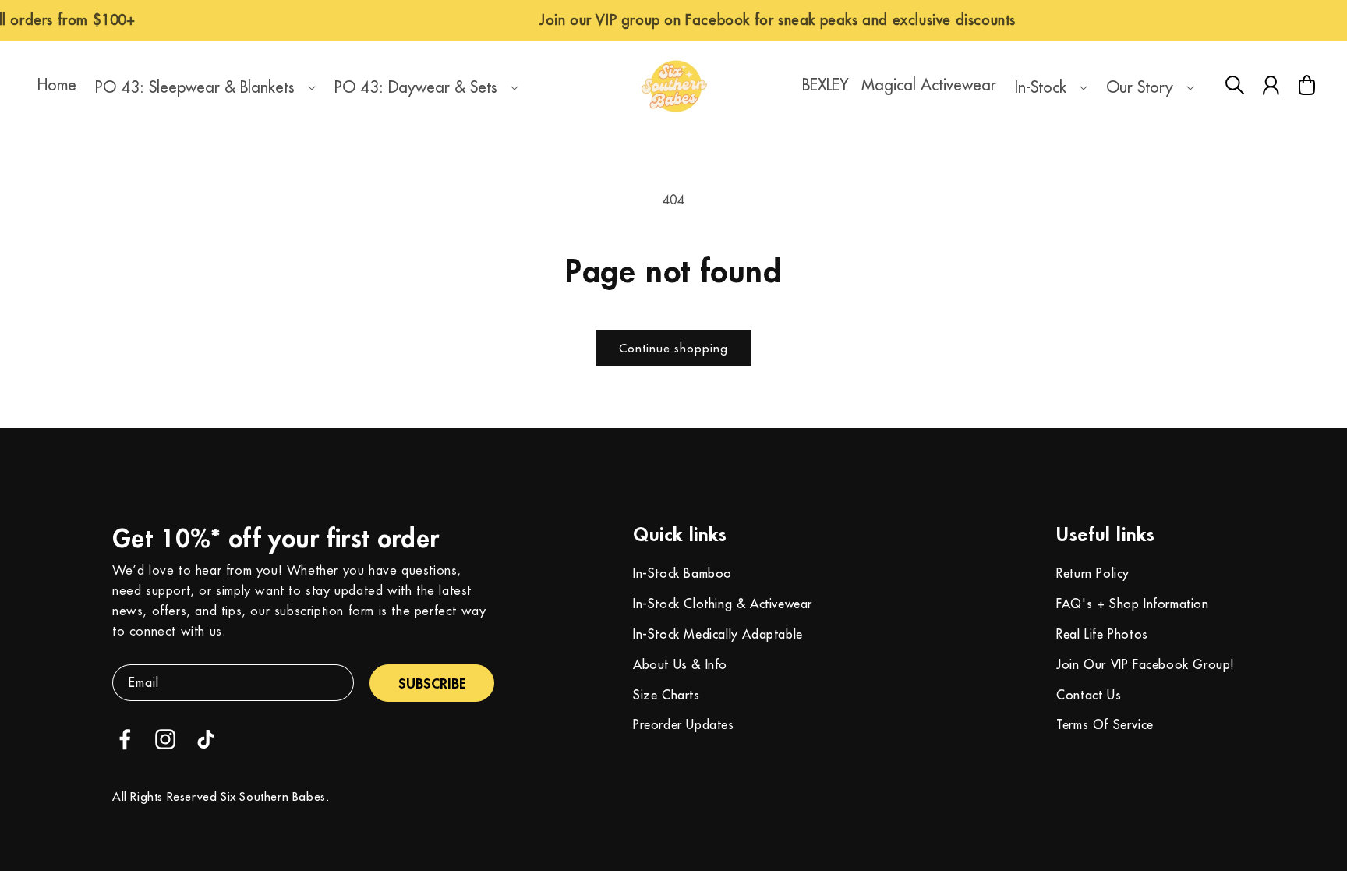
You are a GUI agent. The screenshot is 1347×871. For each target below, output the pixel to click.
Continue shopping (673, 348)
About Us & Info (680, 664)
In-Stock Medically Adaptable (718, 634)
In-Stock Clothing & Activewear (722, 603)
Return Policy (1093, 573)
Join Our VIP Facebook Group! (1145, 664)
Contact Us (1088, 695)
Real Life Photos (1102, 634)
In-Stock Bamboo (682, 573)
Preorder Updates (683, 724)
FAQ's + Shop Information (1132, 603)
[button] (202, 87)
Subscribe (432, 683)
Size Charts (666, 695)
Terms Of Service (1105, 724)
